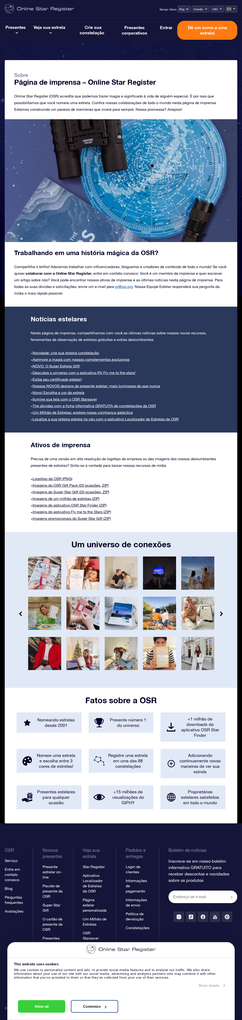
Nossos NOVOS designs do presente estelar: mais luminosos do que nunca (96, 386)
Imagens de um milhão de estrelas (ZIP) (66, 498)
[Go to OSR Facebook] (203, 916)
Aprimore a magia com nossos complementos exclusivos (81, 359)
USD (215, 9)
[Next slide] (221, 614)
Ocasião (198, 9)
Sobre (173, 9)
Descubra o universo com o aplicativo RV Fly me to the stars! (84, 373)
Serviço (164, 9)
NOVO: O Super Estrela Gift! (56, 366)
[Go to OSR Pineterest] (227, 916)
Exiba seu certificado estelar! (57, 379)
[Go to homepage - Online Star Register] (39, 9)
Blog (181, 9)
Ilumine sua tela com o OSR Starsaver (65, 399)
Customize (92, 1006)
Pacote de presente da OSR (53, 891)
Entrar (166, 27)
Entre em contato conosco (12, 874)
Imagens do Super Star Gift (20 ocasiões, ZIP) (71, 492)
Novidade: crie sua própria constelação (66, 353)
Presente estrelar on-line (52, 872)
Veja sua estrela (49, 27)
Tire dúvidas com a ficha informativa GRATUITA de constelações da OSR (94, 406)
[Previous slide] (21, 614)
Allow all (42, 1006)
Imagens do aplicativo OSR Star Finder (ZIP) (70, 505)
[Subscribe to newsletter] (231, 897)
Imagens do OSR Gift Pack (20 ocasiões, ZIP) (71, 485)
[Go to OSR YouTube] (215, 916)
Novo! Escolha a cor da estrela (58, 392)
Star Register (94, 867)
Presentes (15, 27)
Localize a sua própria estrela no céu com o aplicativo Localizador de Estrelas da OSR (106, 419)
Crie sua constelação (92, 30)
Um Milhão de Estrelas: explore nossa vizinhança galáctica (83, 412)
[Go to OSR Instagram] (178, 916)
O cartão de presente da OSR (53, 924)
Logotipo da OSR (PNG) (52, 479)
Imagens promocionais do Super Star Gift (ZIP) (72, 518)
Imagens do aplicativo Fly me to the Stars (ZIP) (72, 512)
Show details (209, 985)
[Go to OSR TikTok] (191, 916)
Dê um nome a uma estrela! (207, 30)
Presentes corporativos (134, 30)
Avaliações (14, 911)
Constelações (137, 928)
